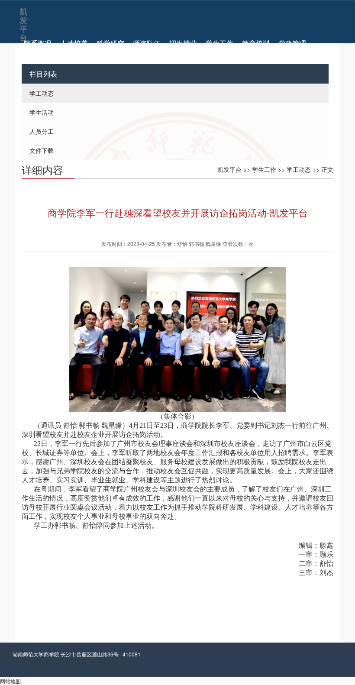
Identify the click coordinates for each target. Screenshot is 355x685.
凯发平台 (22, 13)
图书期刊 (38, 52)
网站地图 (10, 681)
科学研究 (110, 43)
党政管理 (292, 43)
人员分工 (41, 131)
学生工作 (219, 43)
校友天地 (74, 52)
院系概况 (38, 43)
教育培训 (256, 43)
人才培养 (74, 43)
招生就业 (183, 43)
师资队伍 (147, 43)
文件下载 (41, 150)
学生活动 (41, 112)
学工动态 (41, 93)
